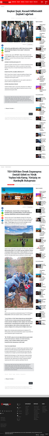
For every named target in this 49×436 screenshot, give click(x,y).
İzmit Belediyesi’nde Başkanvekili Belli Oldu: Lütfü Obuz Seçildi (43, 56)
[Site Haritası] (1, 413)
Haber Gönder (3, 426)
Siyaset (31, 1)
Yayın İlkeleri (3, 418)
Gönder (30, 113)
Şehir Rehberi (36, 417)
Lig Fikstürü (36, 411)
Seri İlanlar (36, 415)
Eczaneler (36, 410)
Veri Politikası (3, 420)
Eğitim (27, 414)
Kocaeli (27, 1)
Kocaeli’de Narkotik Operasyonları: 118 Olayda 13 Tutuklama (42, 79)
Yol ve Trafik (36, 407)
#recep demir (22, 374)
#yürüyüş (17, 374)
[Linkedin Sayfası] (9, 411)
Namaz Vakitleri (37, 409)
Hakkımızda (3, 417)
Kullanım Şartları (4, 424)
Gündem (22, 1)
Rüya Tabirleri (44, 410)
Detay (38, 434)
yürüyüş (26, 222)
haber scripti (2, 434)
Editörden (14, 1)
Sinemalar (36, 414)
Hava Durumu (36, 406)
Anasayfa (2, 6)
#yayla (14, 374)
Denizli (30, 220)
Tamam (42, 434)
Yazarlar (20, 411)
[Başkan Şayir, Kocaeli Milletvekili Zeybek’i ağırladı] (17, 31)
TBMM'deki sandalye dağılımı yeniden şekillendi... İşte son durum (43, 49)
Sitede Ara (44, 406)
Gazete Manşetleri (36, 419)
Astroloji (43, 411)
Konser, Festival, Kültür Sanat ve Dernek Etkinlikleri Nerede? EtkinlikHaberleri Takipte (43, 87)
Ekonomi (35, 1)
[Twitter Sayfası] (3, 411)
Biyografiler (44, 409)
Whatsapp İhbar (3, 425)
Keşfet (18, 1)
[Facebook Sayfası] (1, 411)
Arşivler (20, 413)
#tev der (6, 374)
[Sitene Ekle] (3, 413)
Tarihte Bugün (36, 413)
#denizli (10, 374)
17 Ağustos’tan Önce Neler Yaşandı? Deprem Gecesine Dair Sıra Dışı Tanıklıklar (42, 126)
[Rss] (11, 411)
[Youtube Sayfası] (7, 411)
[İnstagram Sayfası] (5, 411)
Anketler (44, 407)
